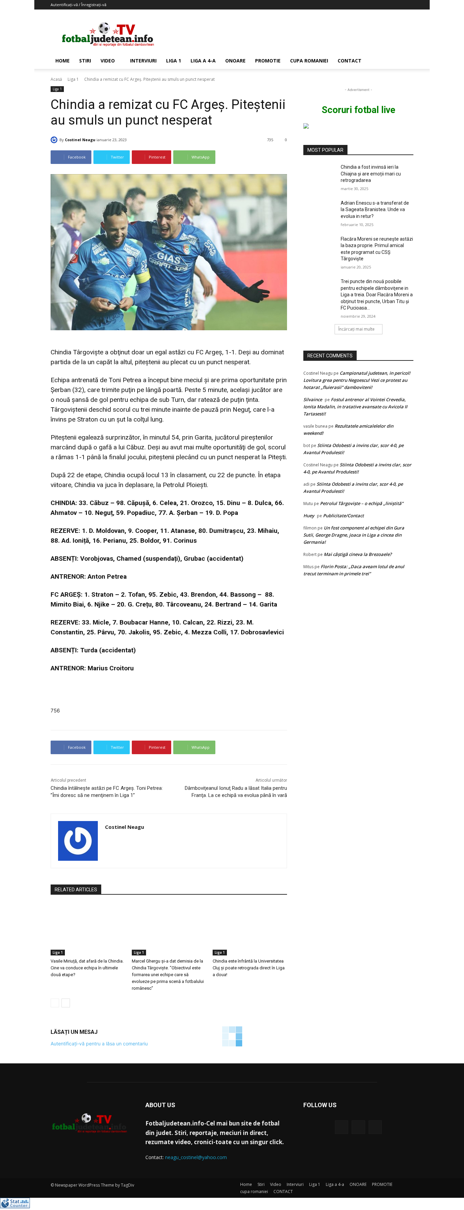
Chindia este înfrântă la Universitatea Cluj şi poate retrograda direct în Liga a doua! (249, 967)
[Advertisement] (289, 34)
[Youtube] (375, 1127)
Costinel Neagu (80, 139)
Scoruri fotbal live (358, 110)
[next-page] (65, 1003)
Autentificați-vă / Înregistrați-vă (78, 4)
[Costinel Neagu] (55, 139)
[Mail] (358, 1127)
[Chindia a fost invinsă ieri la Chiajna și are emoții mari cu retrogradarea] (319, 175)
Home (62, 60)
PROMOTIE (268, 60)
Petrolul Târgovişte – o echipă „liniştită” (361, 503)
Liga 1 (173, 60)
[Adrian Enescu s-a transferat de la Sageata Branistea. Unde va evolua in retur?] (319, 211)
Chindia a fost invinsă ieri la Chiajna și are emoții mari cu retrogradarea (371, 173)
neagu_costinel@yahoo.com (196, 1157)
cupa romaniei (309, 60)
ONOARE (235, 60)
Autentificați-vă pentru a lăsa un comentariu (99, 1043)
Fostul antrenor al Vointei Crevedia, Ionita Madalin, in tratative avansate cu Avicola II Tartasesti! (355, 406)
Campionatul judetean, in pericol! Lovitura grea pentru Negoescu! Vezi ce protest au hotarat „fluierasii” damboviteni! (356, 380)
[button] (405, 61)
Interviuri (143, 60)
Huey (308, 516)
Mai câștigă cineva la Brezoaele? (358, 554)
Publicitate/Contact (343, 516)
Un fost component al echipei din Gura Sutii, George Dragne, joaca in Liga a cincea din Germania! (353, 535)
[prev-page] (55, 1003)
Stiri (85, 60)
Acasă (56, 79)
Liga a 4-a (203, 60)
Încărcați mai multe (356, 329)
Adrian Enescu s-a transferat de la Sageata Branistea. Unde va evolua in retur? (375, 209)
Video (108, 60)
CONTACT (349, 60)
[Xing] (107, 839)
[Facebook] (341, 1127)
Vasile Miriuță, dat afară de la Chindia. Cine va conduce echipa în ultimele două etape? (87, 967)
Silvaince (312, 399)
